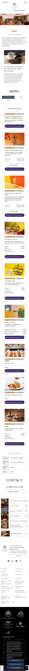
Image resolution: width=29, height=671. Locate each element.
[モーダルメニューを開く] (25, 2)
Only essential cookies (15, 664)
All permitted (15, 660)
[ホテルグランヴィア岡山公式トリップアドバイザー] (21, 561)
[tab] (8, 97)
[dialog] (14, 655)
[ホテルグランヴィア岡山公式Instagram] (12, 561)
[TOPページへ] (14, 5)
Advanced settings (15, 668)
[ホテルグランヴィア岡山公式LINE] (16, 561)
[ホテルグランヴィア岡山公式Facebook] (9, 561)
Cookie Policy (10, 657)
